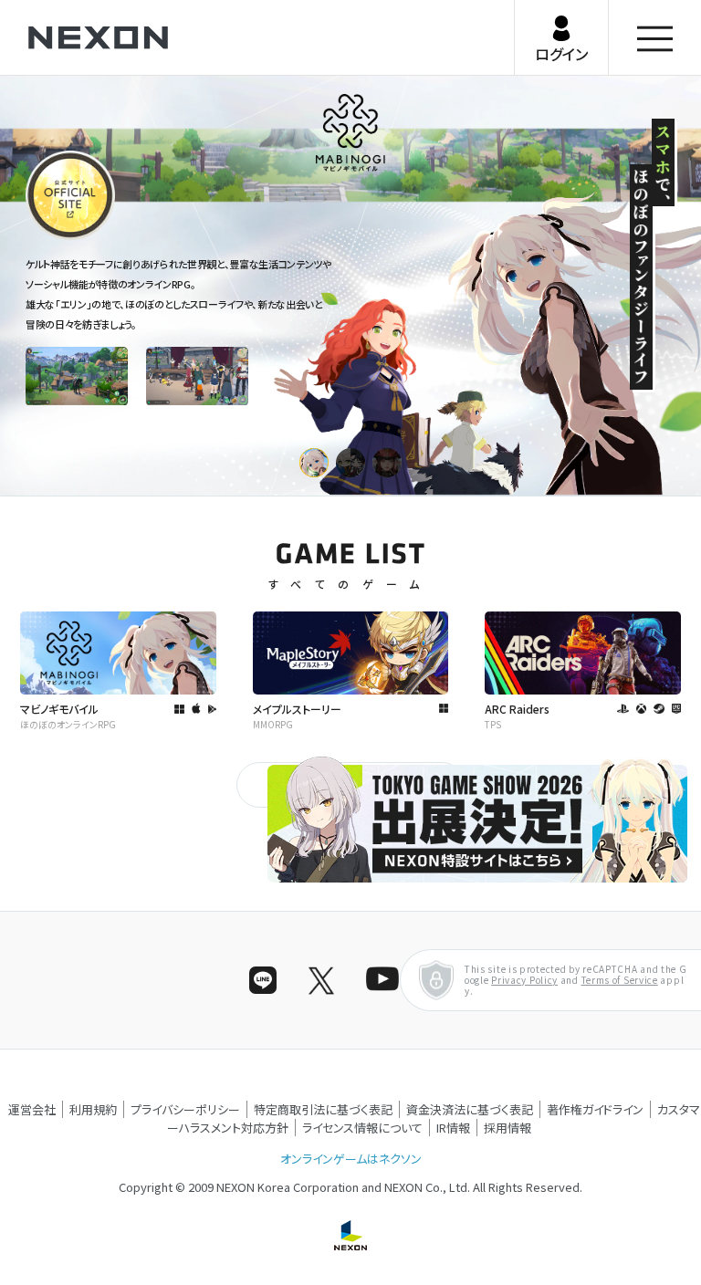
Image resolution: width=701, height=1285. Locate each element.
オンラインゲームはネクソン (351, 1158)
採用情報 (507, 1127)
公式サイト (59, 238)
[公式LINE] (263, 980)
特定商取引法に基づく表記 (323, 1109)
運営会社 (32, 1109)
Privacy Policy (524, 980)
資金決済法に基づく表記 (469, 1109)
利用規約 (93, 1109)
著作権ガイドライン (595, 1109)
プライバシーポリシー (185, 1109)
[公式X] (321, 980)
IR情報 (453, 1127)
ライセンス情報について (362, 1127)
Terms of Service (619, 980)
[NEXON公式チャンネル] (379, 980)
